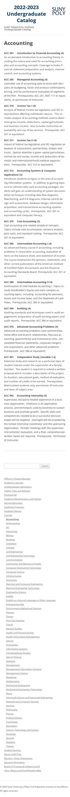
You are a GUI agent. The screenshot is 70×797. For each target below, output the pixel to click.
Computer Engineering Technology (23, 567)
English (9, 596)
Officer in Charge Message (17, 478)
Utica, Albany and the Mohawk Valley (22, 770)
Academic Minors (12, 511)
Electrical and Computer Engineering (24, 584)
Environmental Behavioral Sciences (23, 608)
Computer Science (15, 571)
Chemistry (11, 543)
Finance (10, 612)
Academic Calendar (13, 482)
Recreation (11, 725)
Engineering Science (16, 592)
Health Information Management (23, 636)
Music (9, 693)
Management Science (17, 673)
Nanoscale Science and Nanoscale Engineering (29, 697)
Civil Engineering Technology (20, 555)
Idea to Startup (13, 657)
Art (7, 527)
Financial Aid (10, 494)
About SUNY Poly (12, 754)
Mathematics (12, 681)
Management (13, 665)
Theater (10, 746)
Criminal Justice (13, 575)
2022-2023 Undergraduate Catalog (26, 14)
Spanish (10, 738)
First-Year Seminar (15, 620)
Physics (10, 713)
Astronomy (12, 531)
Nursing (10, 705)
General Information (14, 762)
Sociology (11, 734)
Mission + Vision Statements (18, 758)
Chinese (10, 547)
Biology (10, 535)
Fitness (9, 616)
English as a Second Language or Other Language (31, 600)
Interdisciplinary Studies (18, 652)
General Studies (14, 628)
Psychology (12, 721)
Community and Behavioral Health (23, 563)
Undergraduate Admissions (18, 486)
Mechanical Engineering (18, 685)
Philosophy (12, 709)
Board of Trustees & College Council (22, 766)
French (9, 624)
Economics (11, 580)
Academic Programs (14, 507)
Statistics (10, 742)
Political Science (14, 717)
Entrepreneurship (15, 604)
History (10, 640)
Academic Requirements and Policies (22, 498)
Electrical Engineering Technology (23, 588)
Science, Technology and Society (22, 729)
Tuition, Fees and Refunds (17, 490)
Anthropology (13, 523)
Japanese (10, 661)
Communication (14, 559)
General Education (13, 503)
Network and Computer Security (22, 701)
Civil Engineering (14, 551)
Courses (8, 515)
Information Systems (16, 648)
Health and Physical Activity (20, 632)
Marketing (11, 677)
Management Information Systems (23, 669)
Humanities (12, 644)
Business (10, 539)
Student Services (12, 750)
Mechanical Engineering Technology (24, 689)
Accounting (12, 519)
